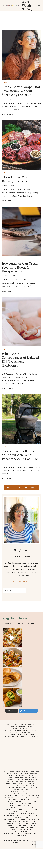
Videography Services (30, 833)
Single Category (14, 825)
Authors (33, 740)
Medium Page (9, 787)
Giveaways (27, 770)
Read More (7, 114)
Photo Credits (25, 809)
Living (4, 446)
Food (3, 173)
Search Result (25, 823)
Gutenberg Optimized (30, 772)
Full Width (16, 770)
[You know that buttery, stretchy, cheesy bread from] (12, 637)
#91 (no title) (12, 724)
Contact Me (33, 758)
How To (31, 776)
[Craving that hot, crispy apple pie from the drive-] (12, 677)
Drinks (4, 82)
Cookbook (34, 760)
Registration (34, 819)
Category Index (24, 750)
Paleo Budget (33, 795)
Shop (34, 823)
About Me (19, 732)
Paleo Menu (15, 803)
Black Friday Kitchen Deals (15, 744)
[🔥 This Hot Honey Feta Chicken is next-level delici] (12, 657)
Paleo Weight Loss (16, 807)
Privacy (14, 811)
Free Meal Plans (10, 768)
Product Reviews (25, 811)
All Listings (33, 736)
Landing (21, 783)
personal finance (9, 259)
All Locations (9, 738)
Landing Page (31, 783)
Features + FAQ (32, 766)
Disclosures (32, 762)
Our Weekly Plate (21, 793)
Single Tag (14, 827)
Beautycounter (31, 742)
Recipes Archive (21, 817)
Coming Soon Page (26, 754)
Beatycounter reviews (15, 742)
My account (20, 787)
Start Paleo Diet (26, 827)
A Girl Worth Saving (21, 728)
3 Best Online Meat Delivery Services (15, 179)
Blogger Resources (32, 746)
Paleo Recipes (27, 803)
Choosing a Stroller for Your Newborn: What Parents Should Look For (20, 455)
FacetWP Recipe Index (21, 764)
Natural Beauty (32, 787)
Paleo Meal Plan (29, 801)
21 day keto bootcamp (27, 724)
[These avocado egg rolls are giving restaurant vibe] (12, 697)
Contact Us (9, 760)
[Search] (22, 590)
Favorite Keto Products (14, 766)
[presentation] (21, 55)
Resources (12, 821)
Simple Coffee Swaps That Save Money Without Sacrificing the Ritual (21, 91)
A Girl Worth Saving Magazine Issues (18, 730)
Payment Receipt (11, 809)
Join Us (10, 781)
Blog (5, 746)
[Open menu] (38, 5)
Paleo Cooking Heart (16, 799)
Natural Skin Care (21, 789)
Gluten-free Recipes (12, 772)
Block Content (33, 744)
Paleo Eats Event (14, 801)
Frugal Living (24, 768)
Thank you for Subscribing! (21, 829)
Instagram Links (12, 779)
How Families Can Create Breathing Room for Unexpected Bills (20, 267)
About (37, 730)
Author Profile (22, 740)
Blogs (15, 748)
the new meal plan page (21, 831)
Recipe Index (9, 815)
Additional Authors (14, 734)
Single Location (29, 825)
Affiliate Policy (30, 734)
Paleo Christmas (32, 797)
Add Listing (28, 732)
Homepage (13, 776)
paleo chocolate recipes (14, 797)
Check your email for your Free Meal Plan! (21, 752)
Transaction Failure (12, 833)
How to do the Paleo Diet (17, 777)
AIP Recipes (9, 736)
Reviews (21, 821)
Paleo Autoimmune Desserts (15, 795)
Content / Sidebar (22, 760)
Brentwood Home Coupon (29, 748)
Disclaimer (21, 762)
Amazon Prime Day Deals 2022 (27, 738)
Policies (35, 809)
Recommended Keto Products (15, 819)
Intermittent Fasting (28, 779)
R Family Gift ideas (16, 813)
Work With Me (21, 835)
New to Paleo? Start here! (21, 791)
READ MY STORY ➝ (21, 581)
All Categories (21, 736)
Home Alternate (30, 774)
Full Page (35, 768)
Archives (10, 740)
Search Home (12, 823)
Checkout (13, 754)
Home (15, 774)
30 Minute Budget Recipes (21, 726)
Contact (31, 756)
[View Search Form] (4, 5)
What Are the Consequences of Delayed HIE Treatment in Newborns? (20, 359)
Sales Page (30, 821)
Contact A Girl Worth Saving (16, 758)
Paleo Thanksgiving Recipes (21, 805)
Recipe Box (29, 813)
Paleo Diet (30, 799)
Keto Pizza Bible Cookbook (25, 781)
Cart (14, 750)
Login (32, 785)
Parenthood (29, 807)
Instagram (32, 777)
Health (4, 349)
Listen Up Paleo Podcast (18, 785)
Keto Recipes (11, 783)
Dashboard (10, 762)
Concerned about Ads (17, 756)
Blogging (7, 748)
